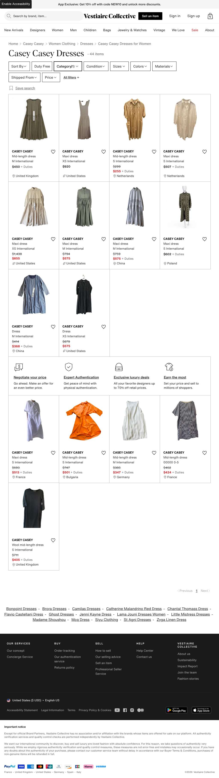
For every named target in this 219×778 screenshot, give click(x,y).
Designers (37, 30)
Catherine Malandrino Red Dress (134, 608)
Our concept (15, 650)
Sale (195, 30)
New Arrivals (13, 30)
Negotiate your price (30, 377)
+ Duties (27, 166)
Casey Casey (33, 43)
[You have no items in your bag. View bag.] (210, 16)
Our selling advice (108, 657)
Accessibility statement (22, 710)
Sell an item (150, 16)
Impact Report (188, 666)
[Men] (80, 30)
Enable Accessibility (16, 4)
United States (43, 772)
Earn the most (175, 377)
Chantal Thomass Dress (187, 608)
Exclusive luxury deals (131, 377)
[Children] (99, 30)
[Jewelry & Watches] (150, 30)
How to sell (103, 650)
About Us (212, 30)
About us (184, 654)
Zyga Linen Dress (171, 619)
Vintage (159, 30)
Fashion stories (188, 678)
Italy (79, 772)
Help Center (144, 650)
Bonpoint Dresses (21, 608)
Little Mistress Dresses (190, 614)
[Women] (66, 30)
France (8, 772)
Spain (70, 772)
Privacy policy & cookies (95, 710)
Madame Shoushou (49, 619)
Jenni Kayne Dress (95, 614)
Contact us (144, 657)
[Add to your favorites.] (53, 151)
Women (57, 30)
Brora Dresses (54, 608)
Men (73, 30)
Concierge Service (20, 657)
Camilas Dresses (86, 608)
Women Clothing (62, 43)
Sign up (193, 16)
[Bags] (114, 30)
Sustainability (187, 660)
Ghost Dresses (61, 614)
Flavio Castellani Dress (23, 614)
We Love (178, 30)
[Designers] (48, 30)
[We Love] (188, 30)
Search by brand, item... (30, 16)
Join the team (187, 672)
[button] (210, 16)
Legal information (52, 710)
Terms (71, 710)
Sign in (175, 16)
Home (13, 43)
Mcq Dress (80, 619)
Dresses (86, 43)
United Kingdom (24, 772)
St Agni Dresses (137, 619)
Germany (59, 772)
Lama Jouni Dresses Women (141, 614)
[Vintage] (168, 30)
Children (90, 30)
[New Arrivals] (26, 30)
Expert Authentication (81, 377)
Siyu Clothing (106, 619)
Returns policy (64, 667)
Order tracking (64, 650)
